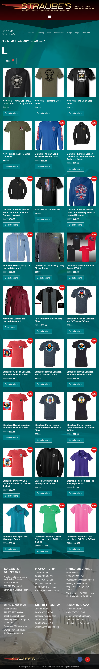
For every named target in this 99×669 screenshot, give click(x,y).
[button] (49, 16)
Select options (11, 113)
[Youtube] (87, 659)
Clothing (40, 33)
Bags (77, 33)
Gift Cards (86, 33)
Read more (10, 327)
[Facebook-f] (79, 659)
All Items (30, 33)
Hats (49, 33)
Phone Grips (58, 33)
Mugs (69, 33)
